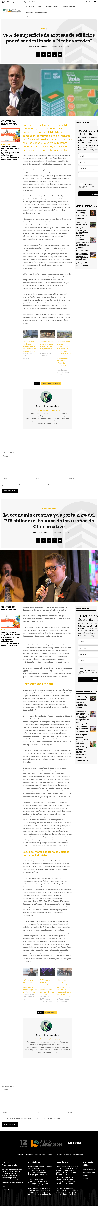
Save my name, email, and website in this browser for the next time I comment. (33, 485)
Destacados (5, 144)
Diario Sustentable (41, 47)
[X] (92, 1)
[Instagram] (89, 1)
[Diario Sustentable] (47, 397)
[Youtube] (94, 1)
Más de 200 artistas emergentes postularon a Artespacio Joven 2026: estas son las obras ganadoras (39, 1182)
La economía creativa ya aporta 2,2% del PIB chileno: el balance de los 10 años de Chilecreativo (82, 215)
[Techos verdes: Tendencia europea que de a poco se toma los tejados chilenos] (30, 334)
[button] (27, 16)
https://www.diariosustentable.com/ (47, 410)
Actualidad (53, 29)
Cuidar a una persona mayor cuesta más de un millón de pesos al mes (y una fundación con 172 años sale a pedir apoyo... (67, 1181)
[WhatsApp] (54, 54)
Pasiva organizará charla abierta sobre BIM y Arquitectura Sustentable (73, 440)
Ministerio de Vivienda (50, 383)
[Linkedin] (60, 54)
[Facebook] (86, 1)
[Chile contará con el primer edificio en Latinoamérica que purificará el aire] (47, 334)
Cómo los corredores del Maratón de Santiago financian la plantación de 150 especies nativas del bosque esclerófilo (67, 1191)
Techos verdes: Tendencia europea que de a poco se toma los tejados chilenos (30, 346)
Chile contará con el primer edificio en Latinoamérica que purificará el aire (47, 346)
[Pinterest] (49, 54)
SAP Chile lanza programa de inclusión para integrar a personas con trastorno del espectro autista (24, 441)
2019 (43, 29)
